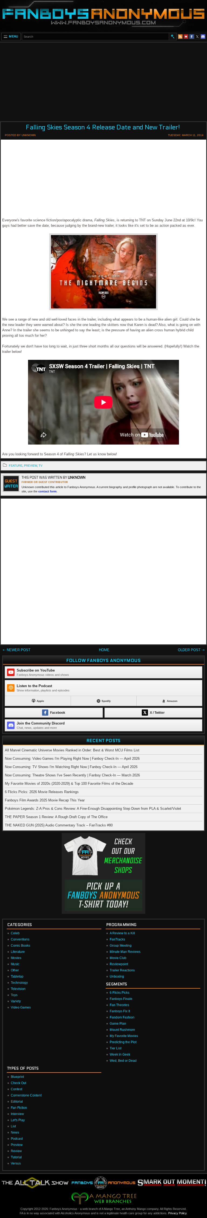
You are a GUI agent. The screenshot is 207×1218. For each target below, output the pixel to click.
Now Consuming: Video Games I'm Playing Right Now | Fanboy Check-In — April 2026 (72, 759)
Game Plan (118, 1023)
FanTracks (117, 939)
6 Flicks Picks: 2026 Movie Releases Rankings (42, 792)
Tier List (115, 1048)
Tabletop (17, 976)
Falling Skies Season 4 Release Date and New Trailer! (103, 127)
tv (40, 465)
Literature (18, 952)
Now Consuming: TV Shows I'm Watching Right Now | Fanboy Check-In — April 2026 (71, 767)
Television (18, 989)
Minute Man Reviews (125, 952)
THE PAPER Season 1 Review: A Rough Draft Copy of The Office (56, 817)
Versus (16, 1163)
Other (15, 970)
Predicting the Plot (123, 1042)
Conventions (20, 939)
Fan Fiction (19, 1108)
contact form (47, 491)
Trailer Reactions (122, 970)
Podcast (17, 1139)
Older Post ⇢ (191, 650)
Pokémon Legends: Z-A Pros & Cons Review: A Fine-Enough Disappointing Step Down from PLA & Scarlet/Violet (93, 809)
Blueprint (17, 1077)
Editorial (17, 1101)
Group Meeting (121, 945)
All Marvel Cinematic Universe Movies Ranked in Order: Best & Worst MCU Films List (72, 750)
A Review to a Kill (122, 933)
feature (15, 465)
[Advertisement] (103, 80)
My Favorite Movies (124, 1036)
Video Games (21, 1007)
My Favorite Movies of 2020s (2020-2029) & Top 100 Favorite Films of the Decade (69, 784)
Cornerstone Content (26, 1095)
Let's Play (18, 1120)
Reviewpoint (119, 964)
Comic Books (20, 945)
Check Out (18, 1083)
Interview (17, 1114)
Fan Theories (119, 1005)
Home (104, 650)
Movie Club (118, 958)
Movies (16, 958)
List (13, 1126)
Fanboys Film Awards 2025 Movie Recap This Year (45, 800)
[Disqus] (103, 572)
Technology (19, 983)
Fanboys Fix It (120, 1011)
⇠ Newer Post (16, 650)
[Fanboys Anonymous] (103, 15)
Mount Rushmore (122, 1030)
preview (30, 465)
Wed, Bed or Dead (123, 1061)
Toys (14, 995)
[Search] (172, 36)
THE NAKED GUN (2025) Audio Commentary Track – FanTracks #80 (59, 825)
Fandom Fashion (122, 1017)
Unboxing (117, 976)
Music (15, 964)
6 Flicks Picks (119, 993)
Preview (17, 1145)
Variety (16, 1001)
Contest (16, 1089)
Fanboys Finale (121, 999)
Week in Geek (120, 1054)
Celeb (15, 933)
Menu (13, 36)
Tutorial (16, 1157)
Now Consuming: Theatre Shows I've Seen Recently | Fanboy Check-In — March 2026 (72, 775)
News (15, 1132)
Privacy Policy (177, 1213)
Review (16, 1151)
